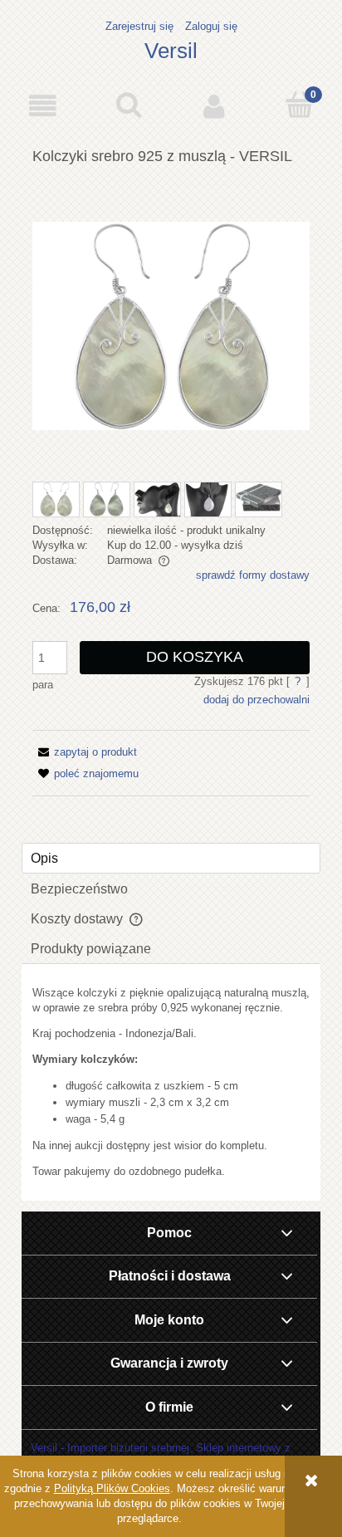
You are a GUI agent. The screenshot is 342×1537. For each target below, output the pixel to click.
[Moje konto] (213, 105)
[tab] (171, 858)
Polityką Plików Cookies (112, 1488)
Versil (171, 50)
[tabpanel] (171, 1082)
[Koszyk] (299, 104)
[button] (43, 105)
